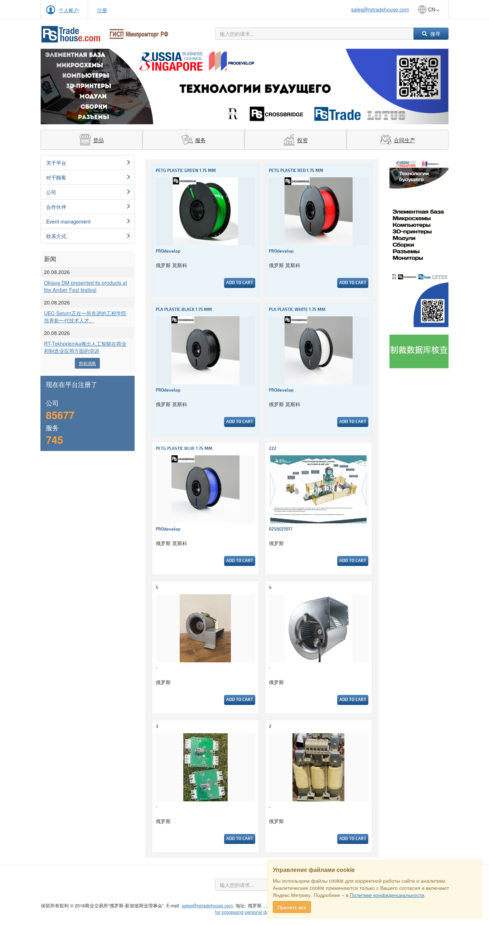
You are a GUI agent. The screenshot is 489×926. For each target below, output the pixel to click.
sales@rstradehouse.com (380, 9)
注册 (102, 10)
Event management (68, 221)
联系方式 (56, 236)
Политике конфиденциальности (387, 894)
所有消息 (87, 363)
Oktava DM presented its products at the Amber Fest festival (85, 286)
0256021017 (280, 529)
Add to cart (239, 283)
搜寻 (434, 33)
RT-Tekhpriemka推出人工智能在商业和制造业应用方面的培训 (85, 347)
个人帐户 (69, 10)
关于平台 (56, 162)
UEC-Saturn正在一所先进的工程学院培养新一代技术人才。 (85, 317)
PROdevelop (168, 251)
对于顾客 (56, 177)
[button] (71, 86)
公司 (51, 192)
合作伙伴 (56, 206)
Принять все (291, 907)
